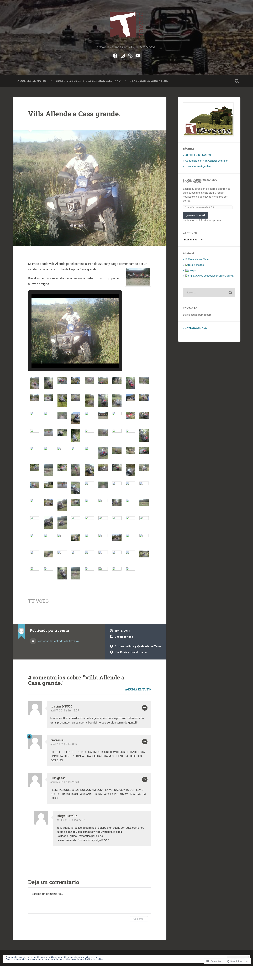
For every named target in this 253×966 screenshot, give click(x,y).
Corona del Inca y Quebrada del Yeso (138, 646)
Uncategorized (124, 636)
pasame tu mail (195, 215)
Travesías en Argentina (149, 80)
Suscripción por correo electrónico (200, 181)
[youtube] (138, 55)
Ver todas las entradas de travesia (58, 641)
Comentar (138, 918)
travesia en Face (195, 327)
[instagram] (122, 55)
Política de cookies (94, 959)
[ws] (130, 55)
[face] (115, 55)
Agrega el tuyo (138, 689)
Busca (237, 81)
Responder (144, 708)
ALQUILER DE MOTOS (32, 80)
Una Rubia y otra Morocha (131, 652)
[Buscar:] (209, 292)
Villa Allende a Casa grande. (74, 113)
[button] (67, 359)
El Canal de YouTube (197, 259)
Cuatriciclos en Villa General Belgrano (88, 80)
